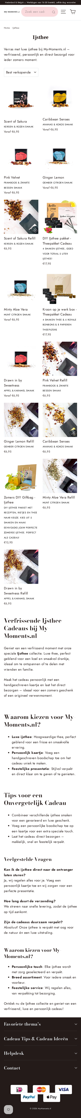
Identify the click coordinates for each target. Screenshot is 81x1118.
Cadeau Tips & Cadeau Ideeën (36, 1038)
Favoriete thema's (22, 1024)
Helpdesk (14, 1053)
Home (7, 27)
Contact (12, 1068)
